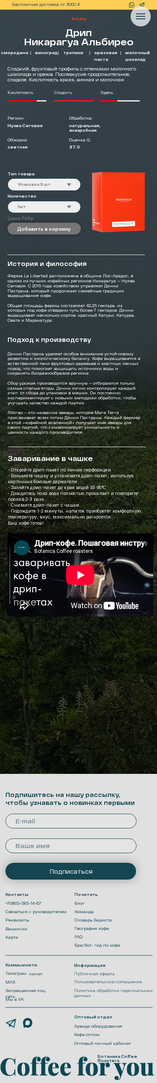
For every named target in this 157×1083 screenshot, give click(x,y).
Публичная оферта (94, 973)
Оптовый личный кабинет (102, 1043)
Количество (22, 196)
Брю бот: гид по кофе (97, 945)
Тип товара (21, 174)
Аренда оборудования (98, 1026)
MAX (10, 982)
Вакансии (16, 929)
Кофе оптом (87, 1034)
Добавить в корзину (44, 229)
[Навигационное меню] (140, 16)
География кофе (92, 928)
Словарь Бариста (93, 920)
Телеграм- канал (23, 973)
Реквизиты (17, 920)
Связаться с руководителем (36, 911)
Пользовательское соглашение (108, 981)
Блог (80, 903)
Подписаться (71, 871)
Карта (11, 937)
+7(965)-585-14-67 (23, 903)
